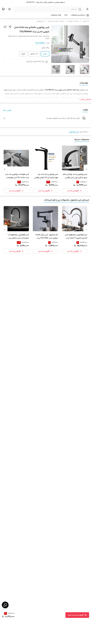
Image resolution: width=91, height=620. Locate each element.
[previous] (86, 169)
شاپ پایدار (85, 21)
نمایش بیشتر (86, 99)
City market (40, 43)
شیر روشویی (40, 21)
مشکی (32, 54)
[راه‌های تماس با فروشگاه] (5, 605)
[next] (4, 169)
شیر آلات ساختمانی (73, 21)
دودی (45, 54)
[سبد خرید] (3, 9)
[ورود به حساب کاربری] (9, 9)
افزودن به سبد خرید (76, 615)
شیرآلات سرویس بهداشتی (56, 21)
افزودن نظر (7, 110)
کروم (23, 54)
